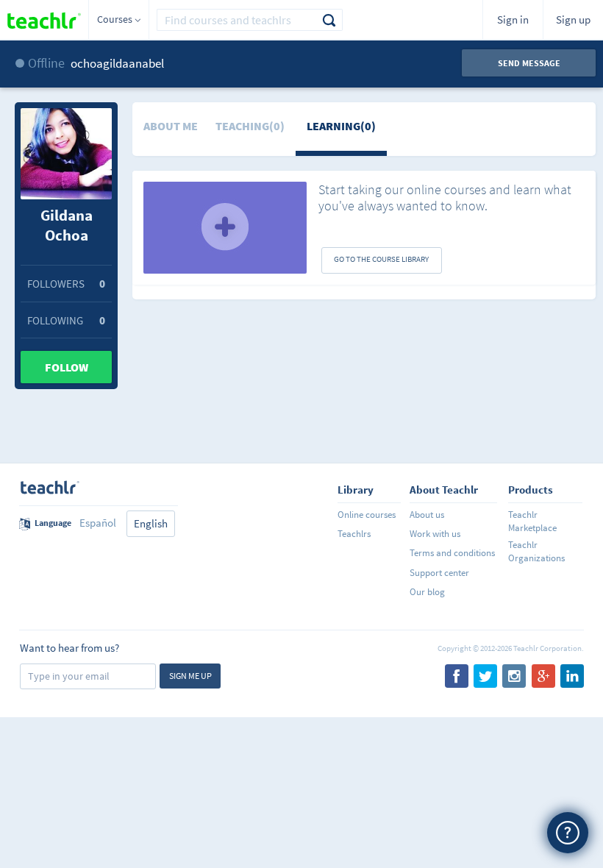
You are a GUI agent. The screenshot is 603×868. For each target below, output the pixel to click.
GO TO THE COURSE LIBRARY (381, 259)
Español (97, 523)
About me (170, 125)
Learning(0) (341, 125)
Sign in (513, 19)
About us (427, 514)
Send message (529, 62)
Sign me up (190, 675)
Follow (66, 367)
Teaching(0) (250, 125)
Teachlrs (354, 533)
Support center (439, 572)
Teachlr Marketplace (532, 521)
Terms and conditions (452, 553)
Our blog (427, 592)
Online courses (367, 514)
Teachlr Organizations (536, 551)
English (151, 523)
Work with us (435, 533)
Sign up (573, 19)
